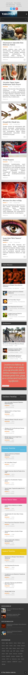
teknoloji (14, 659)
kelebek (20, 653)
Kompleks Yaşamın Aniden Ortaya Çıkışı (13, 532)
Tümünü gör (22, 396)
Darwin (23, 645)
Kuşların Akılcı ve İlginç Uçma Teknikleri (13, 411)
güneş (17, 651)
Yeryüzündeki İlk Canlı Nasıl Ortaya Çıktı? (14, 514)
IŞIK (7, 653)
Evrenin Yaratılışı (14, 294)
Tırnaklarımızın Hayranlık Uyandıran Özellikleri (15, 574)
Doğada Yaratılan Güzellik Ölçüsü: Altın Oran (15, 314)
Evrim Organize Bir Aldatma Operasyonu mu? (12, 540)
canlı (15, 645)
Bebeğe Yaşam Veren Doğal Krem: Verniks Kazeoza (13, 437)
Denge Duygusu (8, 160)
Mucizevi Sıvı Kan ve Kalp (12, 200)
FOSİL (7, 651)
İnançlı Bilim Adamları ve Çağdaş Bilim (13, 506)
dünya (14, 648)
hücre (3, 653)
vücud (22, 659)
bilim (3, 645)
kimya (3, 656)
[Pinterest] (17, 9)
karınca (15, 653)
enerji (18, 648)
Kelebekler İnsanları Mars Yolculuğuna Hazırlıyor (15, 349)
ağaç (7, 643)
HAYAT (22, 651)
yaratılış (4, 661)
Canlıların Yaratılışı (8, 345)
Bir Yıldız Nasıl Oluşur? (14, 299)
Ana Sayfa (9, 3)
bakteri (11, 643)
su (10, 659)
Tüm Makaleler (10, 4)
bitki (7, 645)
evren (22, 648)
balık (15, 643)
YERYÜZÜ (14, 661)
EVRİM (3, 651)
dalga (18, 645)
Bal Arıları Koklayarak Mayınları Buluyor (13, 343)
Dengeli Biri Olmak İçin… (11, 122)
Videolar (19, 6)
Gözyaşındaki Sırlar (10, 591)
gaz (11, 651)
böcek (11, 645)
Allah (3, 643)
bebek (19, 643)
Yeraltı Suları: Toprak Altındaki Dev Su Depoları (15, 489)
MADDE (8, 656)
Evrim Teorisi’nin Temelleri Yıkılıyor (14, 522)
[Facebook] (14, 9)
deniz (3, 648)
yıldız (20, 661)
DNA (7, 648)
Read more (5, 59)
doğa (10, 648)
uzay (19, 659)
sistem (3, 659)
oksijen (13, 656)
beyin (23, 643)
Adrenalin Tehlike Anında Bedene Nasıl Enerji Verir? (13, 583)
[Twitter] (11, 9)
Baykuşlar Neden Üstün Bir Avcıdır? (14, 419)
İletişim (18, 4)
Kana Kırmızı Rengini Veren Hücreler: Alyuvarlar (13, 285)
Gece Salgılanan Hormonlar (15, 306)
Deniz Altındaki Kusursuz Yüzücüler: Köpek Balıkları (14, 403)
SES (22, 656)
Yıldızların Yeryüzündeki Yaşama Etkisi (13, 480)
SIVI (7, 659)
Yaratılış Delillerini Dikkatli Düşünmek (15, 292)
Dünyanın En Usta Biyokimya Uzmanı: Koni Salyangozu (14, 429)
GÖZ (14, 651)
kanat (10, 653)
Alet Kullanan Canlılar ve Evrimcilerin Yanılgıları (14, 356)
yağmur (9, 661)
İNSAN (3, 664)
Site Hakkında (10, 6)
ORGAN (18, 656)
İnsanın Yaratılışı (8, 288)
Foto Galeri (17, 3)
